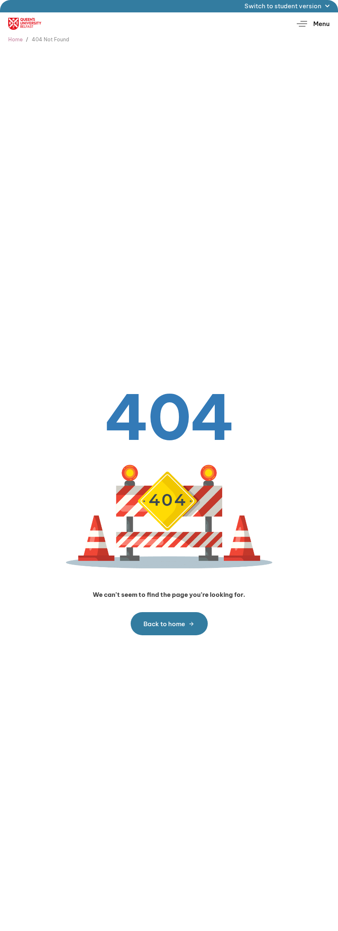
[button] (310, 23)
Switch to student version (283, 6)
